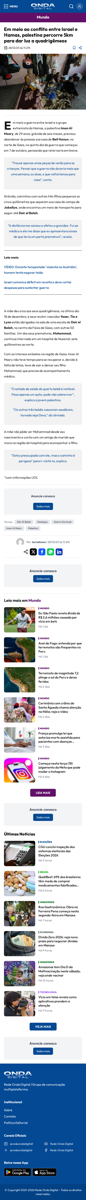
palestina (33, 528)
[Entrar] (79, 6)
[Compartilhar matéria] (80, 48)
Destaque (42, 521)
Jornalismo (39, 542)
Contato (10, 1116)
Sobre (8, 1110)
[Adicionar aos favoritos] (74, 48)
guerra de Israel (62, 521)
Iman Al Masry (14, 528)
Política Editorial (16, 1123)
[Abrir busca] (71, 6)
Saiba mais (43, 506)
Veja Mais (43, 1026)
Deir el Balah (24, 521)
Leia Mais (43, 793)
